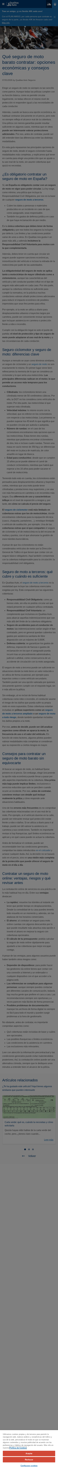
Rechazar (29, 1460)
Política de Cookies (18, 1448)
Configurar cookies (29, 1466)
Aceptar (29, 1453)
